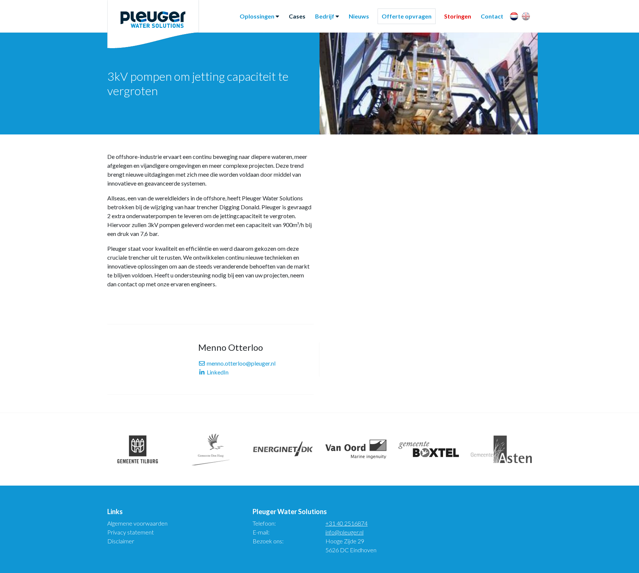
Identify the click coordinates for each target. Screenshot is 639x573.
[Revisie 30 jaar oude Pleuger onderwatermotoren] (355, 449)
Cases (297, 16)
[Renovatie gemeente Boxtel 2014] (428, 449)
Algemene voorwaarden (137, 523)
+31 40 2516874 (346, 523)
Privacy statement (130, 532)
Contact (492, 16)
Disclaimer (120, 540)
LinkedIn (217, 372)
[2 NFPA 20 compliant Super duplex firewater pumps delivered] (283, 449)
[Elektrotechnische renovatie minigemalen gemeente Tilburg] (137, 449)
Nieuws (359, 16)
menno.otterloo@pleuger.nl (240, 363)
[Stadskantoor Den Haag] (210, 449)
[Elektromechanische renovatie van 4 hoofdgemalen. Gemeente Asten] (501, 449)
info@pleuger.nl (344, 532)
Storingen (457, 16)
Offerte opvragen (407, 16)
